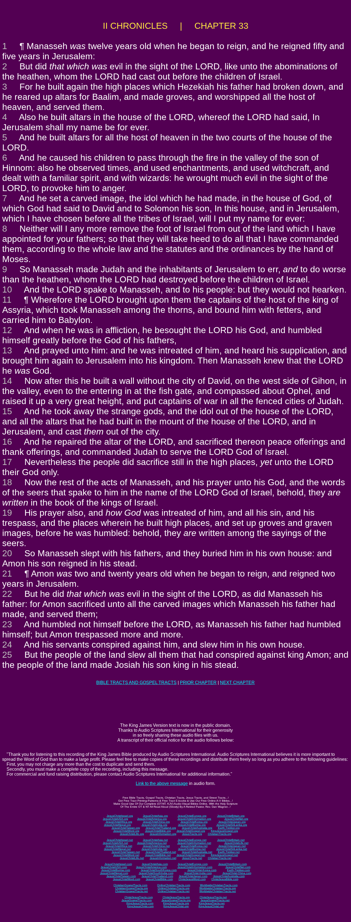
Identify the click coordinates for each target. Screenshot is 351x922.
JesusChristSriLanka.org (231, 824)
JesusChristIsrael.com (118, 864)
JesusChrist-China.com (236, 873)
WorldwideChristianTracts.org (217, 888)
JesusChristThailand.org (161, 827)
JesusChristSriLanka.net (231, 848)
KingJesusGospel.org (224, 830)
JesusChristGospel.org (191, 830)
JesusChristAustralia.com (229, 876)
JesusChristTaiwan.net (126, 851)
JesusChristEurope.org (192, 815)
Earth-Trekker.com (238, 870)
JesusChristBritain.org (231, 815)
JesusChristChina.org (156, 821)
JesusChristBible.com (159, 879)
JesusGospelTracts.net (215, 900)
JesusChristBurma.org (192, 824)
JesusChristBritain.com (232, 864)
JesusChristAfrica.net (119, 845)
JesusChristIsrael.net (120, 839)
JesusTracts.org (192, 833)
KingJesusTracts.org (176, 903)
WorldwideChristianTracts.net (217, 891)
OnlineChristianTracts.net (173, 891)
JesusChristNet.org (236, 818)
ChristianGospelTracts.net (131, 891)
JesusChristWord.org (126, 830)
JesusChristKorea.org (194, 821)
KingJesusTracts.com (139, 903)
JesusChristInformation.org (194, 818)
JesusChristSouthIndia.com (156, 873)
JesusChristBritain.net (231, 839)
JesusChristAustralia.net (197, 851)
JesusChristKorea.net (194, 845)
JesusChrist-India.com (198, 873)
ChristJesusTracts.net (213, 897)
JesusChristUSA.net (115, 842)
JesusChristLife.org (132, 833)
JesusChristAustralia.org (197, 827)
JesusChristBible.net (158, 854)
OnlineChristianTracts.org (173, 888)
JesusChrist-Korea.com (201, 870)
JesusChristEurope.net (192, 839)
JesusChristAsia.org (155, 815)
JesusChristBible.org (158, 830)
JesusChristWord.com (126, 879)
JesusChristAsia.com (155, 864)
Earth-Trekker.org (229, 827)
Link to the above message (162, 783)
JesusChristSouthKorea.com (159, 870)
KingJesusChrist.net (211, 906)
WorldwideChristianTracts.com (218, 885)
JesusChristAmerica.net (152, 842)
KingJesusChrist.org (176, 906)
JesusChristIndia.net (154, 848)
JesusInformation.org (163, 833)
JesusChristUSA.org (115, 818)
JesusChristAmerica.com (151, 867)
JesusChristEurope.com (193, 864)
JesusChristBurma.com (115, 870)
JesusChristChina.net (156, 845)
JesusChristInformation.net (194, 842)
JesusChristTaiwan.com (121, 876)
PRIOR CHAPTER (198, 682)
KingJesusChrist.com (140, 906)
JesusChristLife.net (236, 842)
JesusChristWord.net (126, 854)
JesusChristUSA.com (114, 867)
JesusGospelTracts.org (176, 900)
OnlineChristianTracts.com (173, 885)
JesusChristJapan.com (193, 876)
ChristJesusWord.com (192, 879)
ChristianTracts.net (219, 857)
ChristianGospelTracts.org (131, 888)
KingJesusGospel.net (224, 854)
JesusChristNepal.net (117, 848)
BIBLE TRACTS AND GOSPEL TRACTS (136, 682)
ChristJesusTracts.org (176, 897)
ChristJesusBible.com (224, 879)
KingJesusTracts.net (212, 903)
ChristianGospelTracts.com (130, 885)
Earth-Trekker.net (229, 851)
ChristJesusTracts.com (138, 897)
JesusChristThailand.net (161, 851)
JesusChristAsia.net (155, 839)
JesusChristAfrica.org (119, 821)
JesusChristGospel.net (191, 854)
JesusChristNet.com (237, 867)
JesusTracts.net (192, 857)
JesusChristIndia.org (154, 824)
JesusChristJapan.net (232, 845)
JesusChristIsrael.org (120, 815)
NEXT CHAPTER (237, 682)
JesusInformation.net (163, 857)
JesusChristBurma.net (192, 848)
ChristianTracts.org (219, 833)
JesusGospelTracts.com (136, 900)
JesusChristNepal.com (114, 873)
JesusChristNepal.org (117, 824)
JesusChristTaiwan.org (126, 827)
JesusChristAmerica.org (152, 818)
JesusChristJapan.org (232, 821)
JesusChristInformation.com (194, 867)
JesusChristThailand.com (157, 876)
